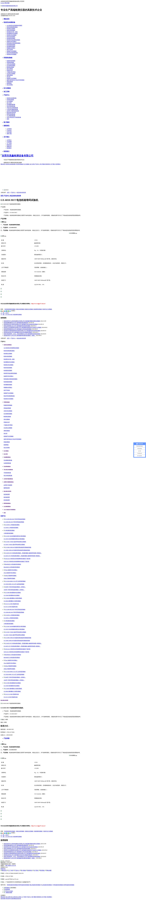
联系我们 (9, 148)
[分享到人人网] (6, 311)
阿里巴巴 (3, 868)
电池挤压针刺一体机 (12, 32)
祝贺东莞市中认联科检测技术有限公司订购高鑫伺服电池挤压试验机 (22, 321)
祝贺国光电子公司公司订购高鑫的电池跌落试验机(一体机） (20, 335)
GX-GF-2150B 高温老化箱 (10, 606)
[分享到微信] (8, 311)
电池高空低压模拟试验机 (13, 40)
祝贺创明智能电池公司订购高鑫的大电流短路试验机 (18, 329)
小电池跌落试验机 (8, 533)
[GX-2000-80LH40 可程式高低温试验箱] (14, 519)
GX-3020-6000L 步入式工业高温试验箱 (14, 584)
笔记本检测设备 (8, 475)
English (2, 3)
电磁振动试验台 (11, 48)
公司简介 (9, 140)
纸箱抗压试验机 (29, 309)
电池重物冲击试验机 (12, 33)
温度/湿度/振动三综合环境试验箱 (15, 80)
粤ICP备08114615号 (10, 865)
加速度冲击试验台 (11, 41)
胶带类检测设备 (11, 114)
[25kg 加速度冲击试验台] (10, 570)
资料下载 (9, 133)
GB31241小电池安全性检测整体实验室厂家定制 (16, 561)
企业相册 (9, 141)
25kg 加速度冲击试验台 (10, 572)
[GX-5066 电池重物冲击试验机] (12, 592)
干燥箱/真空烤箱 (11, 72)
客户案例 (6, 122)
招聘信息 (9, 146)
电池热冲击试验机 (11, 35)
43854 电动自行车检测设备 (14, 117)
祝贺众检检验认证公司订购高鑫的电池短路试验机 (17, 325)
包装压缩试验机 (20, 309)
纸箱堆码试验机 (37, 309)
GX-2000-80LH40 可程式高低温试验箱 (14, 522)
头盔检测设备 (7, 463)
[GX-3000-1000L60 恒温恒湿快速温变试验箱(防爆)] (17, 547)
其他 (8, 119)
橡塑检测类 (7, 488)
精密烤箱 (9, 83)
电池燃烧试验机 (11, 46)
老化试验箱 (10, 68)
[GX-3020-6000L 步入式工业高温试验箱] (14, 581)
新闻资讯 (6, 125)
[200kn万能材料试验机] (10, 575)
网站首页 (6, 19)
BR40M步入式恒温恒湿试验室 (12, 567)
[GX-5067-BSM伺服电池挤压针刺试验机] (15, 536)
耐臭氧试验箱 (10, 67)
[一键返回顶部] (8, 892)
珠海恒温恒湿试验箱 (12, 884)
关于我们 (6, 137)
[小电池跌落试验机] (9, 530)
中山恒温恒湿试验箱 (46, 884)
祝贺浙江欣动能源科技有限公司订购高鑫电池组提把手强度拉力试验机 (22, 327)
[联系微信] (7, 887)
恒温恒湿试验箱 (11, 60)
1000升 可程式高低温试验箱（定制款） (14, 589)
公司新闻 (9, 128)
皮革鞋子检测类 (8, 485)
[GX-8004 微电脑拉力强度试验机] (13, 598)
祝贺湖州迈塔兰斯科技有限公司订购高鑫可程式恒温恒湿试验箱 (21, 324)
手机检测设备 (7, 472)
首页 (8, 192)
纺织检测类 (7, 500)
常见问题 (9, 132)
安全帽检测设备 (11, 104)
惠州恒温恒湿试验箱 (23, 884)
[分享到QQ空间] (1, 311)
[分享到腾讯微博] (4, 311)
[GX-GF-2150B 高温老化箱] (11, 604)
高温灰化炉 (10, 70)
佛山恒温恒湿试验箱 (35, 884)
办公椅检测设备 (11, 115)
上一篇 (5, 313)
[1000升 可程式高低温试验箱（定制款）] (15, 587)
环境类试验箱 (8, 57)
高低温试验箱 (10, 62)
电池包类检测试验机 (12, 27)
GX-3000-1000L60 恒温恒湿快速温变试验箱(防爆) (17, 550)
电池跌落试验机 (11, 38)
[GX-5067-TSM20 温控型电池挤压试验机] (15, 541)
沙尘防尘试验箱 (11, 73)
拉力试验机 (7, 88)
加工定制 (6, 91)
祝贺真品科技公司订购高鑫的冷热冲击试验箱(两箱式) (18, 332)
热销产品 (3, 516)
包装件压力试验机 (47, 309)
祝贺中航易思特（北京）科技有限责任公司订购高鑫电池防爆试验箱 (22, 334)
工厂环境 (9, 143)
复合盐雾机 (10, 84)
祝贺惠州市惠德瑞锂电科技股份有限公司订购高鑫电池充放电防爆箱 (22, 330)
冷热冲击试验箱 (11, 64)
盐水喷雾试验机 (11, 65)
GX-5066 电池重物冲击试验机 (12, 595)
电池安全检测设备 (9, 22)
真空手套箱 (10, 49)
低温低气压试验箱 (11, 51)
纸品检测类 (7, 494)
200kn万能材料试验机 (9, 578)
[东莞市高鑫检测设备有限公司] (9, 5)
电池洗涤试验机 (11, 36)
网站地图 (7, 3)
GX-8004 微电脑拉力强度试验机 (12, 601)
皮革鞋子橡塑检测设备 (13, 111)
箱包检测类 (7, 497)
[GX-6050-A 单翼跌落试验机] (12, 524)
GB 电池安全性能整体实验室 (14, 25)
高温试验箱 (10, 81)
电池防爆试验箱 (11, 44)
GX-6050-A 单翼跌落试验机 (11, 527)
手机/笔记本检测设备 (12, 107)
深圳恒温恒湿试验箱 (68, 884)
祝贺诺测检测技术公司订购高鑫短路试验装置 (16, 322)
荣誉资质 (9, 144)
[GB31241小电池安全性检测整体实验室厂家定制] (17, 558)
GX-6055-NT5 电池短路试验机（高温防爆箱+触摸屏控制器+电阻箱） (22, 555)
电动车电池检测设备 (12, 52)
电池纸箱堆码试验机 (10, 309)
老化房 (8, 76)
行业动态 (9, 130)
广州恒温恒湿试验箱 (57, 884)
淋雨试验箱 (10, 75)
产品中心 (6, 95)
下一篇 (11, 314)
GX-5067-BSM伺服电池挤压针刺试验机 (14, 539)
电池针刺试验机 (11, 30)
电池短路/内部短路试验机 (13, 43)
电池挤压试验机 (11, 28)
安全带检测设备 (11, 106)
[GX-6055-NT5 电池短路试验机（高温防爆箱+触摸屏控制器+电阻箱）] (23, 553)
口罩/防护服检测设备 (12, 109)
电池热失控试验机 (11, 54)
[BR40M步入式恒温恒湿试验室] (12, 564)
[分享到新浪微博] (3, 311)
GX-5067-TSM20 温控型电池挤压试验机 (14, 544)
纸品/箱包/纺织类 (11, 112)
